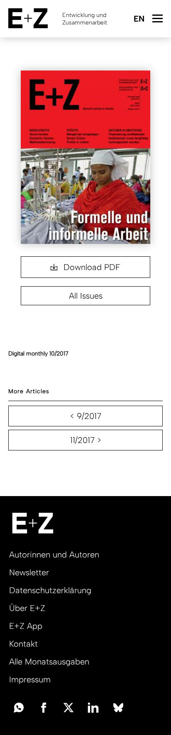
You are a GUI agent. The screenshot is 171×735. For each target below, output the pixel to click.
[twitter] (68, 706)
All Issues (86, 296)
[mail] (18, 706)
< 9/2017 (85, 416)
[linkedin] (93, 706)
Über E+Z (27, 608)
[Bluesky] (118, 706)
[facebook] (43, 706)
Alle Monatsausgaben (49, 662)
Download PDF (90, 267)
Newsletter (29, 572)
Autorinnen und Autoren (54, 555)
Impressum (30, 679)
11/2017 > (85, 440)
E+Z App (25, 626)
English (139, 19)
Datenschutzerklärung (50, 590)
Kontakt (23, 644)
